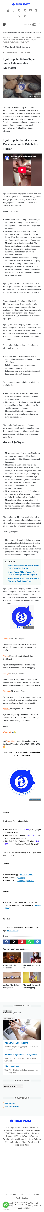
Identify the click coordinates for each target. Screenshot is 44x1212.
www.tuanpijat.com (35, 799)
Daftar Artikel (12, 931)
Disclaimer (14, 1194)
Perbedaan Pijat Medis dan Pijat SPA (21, 1054)
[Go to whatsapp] (6, 1205)
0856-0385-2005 (26, 875)
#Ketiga (6, 674)
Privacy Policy (25, 1194)
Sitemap (36, 1194)
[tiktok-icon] (13, 10)
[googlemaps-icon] (25, 16)
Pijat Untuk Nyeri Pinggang (16, 1043)
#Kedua (6, 656)
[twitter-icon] (25, 10)
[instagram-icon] (8, 10)
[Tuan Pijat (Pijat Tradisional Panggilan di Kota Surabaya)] (22, 4)
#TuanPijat (10, 741)
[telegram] (37, 942)
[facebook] (6, 942)
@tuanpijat (7, 732)
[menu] (6, 24)
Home (5, 1194)
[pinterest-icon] (36, 10)
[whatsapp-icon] (19, 16)
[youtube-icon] (30, 10)
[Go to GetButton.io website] (6, 1209)
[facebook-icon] (19, 10)
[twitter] (14, 942)
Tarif (18, 1198)
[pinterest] (22, 942)
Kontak (25, 1198)
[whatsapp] (30, 942)
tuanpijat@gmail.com (25, 881)
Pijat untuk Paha (12, 1066)
